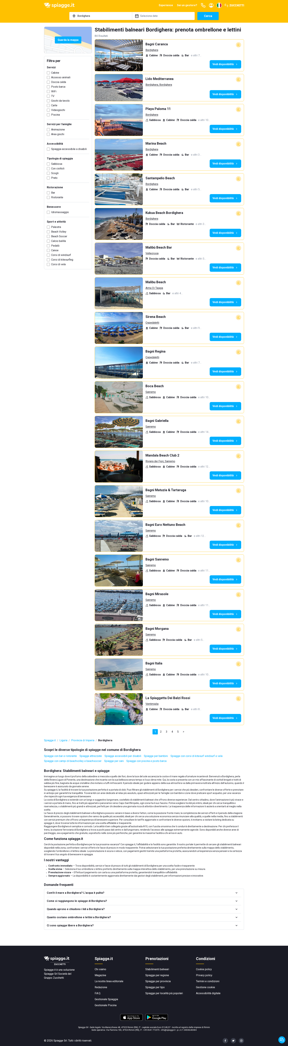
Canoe (54, 250)
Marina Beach (156, 143)
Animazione (58, 129)
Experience (166, 5)
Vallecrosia (152, 253)
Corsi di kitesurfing (62, 259)
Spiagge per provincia (158, 981)
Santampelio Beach (160, 178)
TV (52, 96)
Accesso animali (60, 77)
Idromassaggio (60, 212)
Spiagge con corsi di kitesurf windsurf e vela (196, 756)
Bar (53, 192)
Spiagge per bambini (156, 756)
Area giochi (57, 134)
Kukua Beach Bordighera (164, 213)
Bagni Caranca (157, 44)
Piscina (55, 114)
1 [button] (155, 731)
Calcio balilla (58, 241)
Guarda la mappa (68, 39)
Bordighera (152, 50)
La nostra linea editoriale (109, 981)
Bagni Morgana (157, 629)
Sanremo (151, 392)
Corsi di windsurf (61, 255)
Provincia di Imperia (82, 740)
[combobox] (100, 16)
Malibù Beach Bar (159, 247)
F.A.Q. (98, 993)
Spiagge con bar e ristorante (60, 756)
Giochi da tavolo (60, 100)
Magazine (100, 975)
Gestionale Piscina (105, 1005)
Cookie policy (204, 969)
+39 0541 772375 (151, 1030)
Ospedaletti (152, 322)
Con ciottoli (57, 168)
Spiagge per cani (114, 761)
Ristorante (57, 197)
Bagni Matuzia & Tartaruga (166, 490)
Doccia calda (58, 82)
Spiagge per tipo (155, 987)
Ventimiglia (152, 703)
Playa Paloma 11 (158, 109)
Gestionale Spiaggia (106, 999)
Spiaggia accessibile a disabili (69, 149)
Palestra (56, 227)
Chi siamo (100, 969)
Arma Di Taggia (154, 288)
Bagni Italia (154, 663)
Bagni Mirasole (157, 594)
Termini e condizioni (207, 981)
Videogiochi (58, 110)
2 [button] (161, 731)
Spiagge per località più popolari (164, 993)
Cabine (55, 72)
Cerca (208, 16)
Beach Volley (58, 231)
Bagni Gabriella (157, 421)
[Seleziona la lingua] (219, 5)
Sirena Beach (156, 317)
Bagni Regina (156, 351)
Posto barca (58, 86)
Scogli (54, 173)
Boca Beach (155, 386)
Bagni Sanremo (157, 559)
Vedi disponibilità (223, 64)
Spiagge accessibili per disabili (122, 756)
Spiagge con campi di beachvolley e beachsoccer (73, 761)
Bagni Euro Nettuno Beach (165, 525)
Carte (54, 105)
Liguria (63, 740)
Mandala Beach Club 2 (162, 455)
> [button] (183, 731)
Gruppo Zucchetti (54, 977)
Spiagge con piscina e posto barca (146, 761)
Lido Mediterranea (160, 79)
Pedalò (55, 245)
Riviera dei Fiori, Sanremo (160, 461)
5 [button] (178, 731)
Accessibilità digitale (208, 993)
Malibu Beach (156, 282)
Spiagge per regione (157, 975)
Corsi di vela (58, 264)
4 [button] (172, 731)
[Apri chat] (281, 1039)
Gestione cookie (205, 987)
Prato (54, 177)
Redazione (101, 987)
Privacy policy (204, 975)
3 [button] (166, 731)
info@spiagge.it (168, 1030)
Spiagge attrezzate (91, 756)
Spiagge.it (50, 740)
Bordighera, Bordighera (159, 84)
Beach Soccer (59, 236)
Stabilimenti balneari (157, 969)
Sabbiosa (56, 163)
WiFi (53, 91)
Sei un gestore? (187, 5)
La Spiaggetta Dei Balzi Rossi (168, 698)
